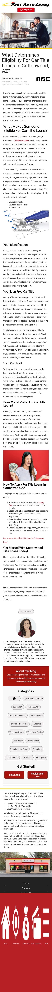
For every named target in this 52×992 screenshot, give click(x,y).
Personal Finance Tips (19, 724)
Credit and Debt (36, 715)
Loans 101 (17, 707)
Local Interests (26, 611)
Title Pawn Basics (35, 732)
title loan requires (22, 140)
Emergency (41, 757)
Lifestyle (37, 724)
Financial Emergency (17, 715)
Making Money (33, 741)
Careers (26, 888)
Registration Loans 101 (33, 698)
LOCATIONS (16, 944)
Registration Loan (37, 775)
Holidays (27, 757)
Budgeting (37, 749)
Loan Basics (18, 741)
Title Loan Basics (16, 732)
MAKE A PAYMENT (36, 944)
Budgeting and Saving (19, 749)
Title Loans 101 (33, 707)
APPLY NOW (26, 944)
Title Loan (14, 774)
